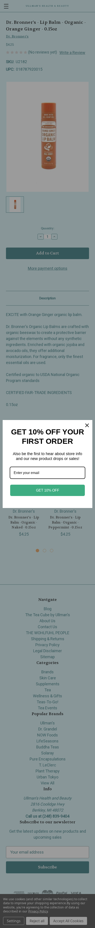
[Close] (87, 425)
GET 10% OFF (47, 490)
